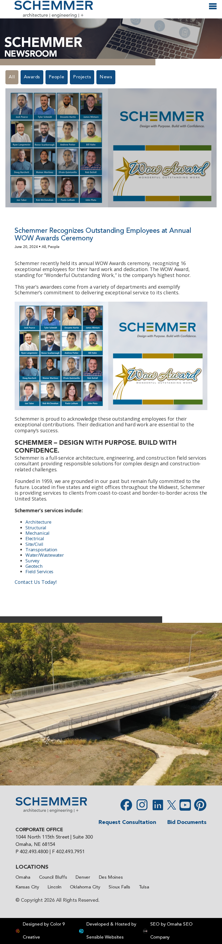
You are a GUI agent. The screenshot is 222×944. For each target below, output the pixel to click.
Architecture (38, 522)
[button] (7, 704)
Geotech (34, 566)
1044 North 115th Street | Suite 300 (54, 837)
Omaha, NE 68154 (35, 844)
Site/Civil (34, 544)
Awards (32, 77)
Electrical (34, 538)
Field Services (39, 571)
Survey (32, 561)
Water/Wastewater (44, 555)
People (56, 77)
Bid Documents (187, 822)
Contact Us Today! (36, 582)
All (12, 77)
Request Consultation (127, 822)
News (106, 77)
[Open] (213, 8)
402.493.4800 (34, 851)
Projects (82, 77)
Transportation (41, 549)
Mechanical (37, 533)
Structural (35, 527)
